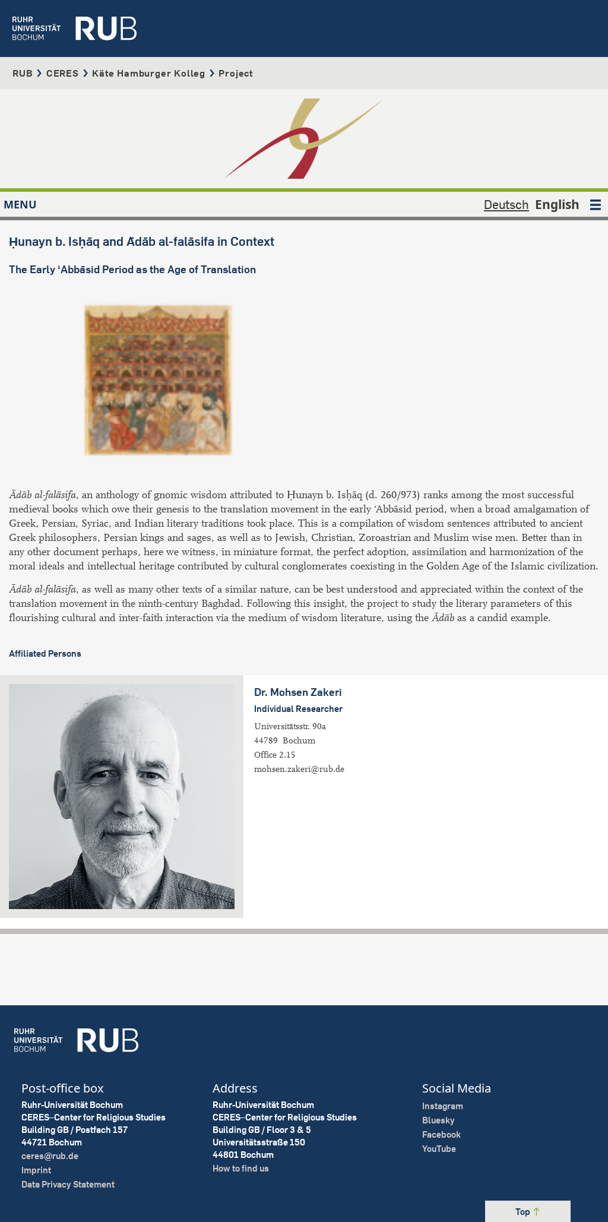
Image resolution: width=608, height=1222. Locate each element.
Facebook (441, 1134)
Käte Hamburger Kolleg (148, 73)
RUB (22, 73)
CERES (62, 73)
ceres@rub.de (49, 1155)
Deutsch (506, 204)
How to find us (241, 1168)
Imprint (36, 1170)
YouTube (439, 1148)
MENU (20, 204)
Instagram (442, 1106)
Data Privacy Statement (68, 1184)
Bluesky (438, 1120)
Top (523, 1211)
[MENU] (595, 204)
